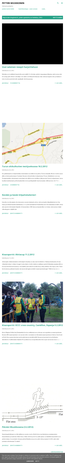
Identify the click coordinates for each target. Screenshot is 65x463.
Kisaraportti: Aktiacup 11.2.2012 (18, 254)
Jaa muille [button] (5, 83)
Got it (37, 461)
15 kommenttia (15, 83)
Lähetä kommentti (16, 213)
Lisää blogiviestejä (57, 452)
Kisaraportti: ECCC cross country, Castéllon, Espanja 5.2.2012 (32, 325)
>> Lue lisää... (59, 83)
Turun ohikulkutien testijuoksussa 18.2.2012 (24, 166)
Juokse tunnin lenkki (8, 9)
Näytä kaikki (57, 17)
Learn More (30, 461)
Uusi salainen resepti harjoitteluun (20, 67)
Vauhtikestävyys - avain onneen (27, 9)
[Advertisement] (32, 104)
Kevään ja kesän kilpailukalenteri (19, 194)
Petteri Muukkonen (13, 3)
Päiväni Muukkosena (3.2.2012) (17, 427)
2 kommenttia (14, 185)
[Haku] (58, 3)
